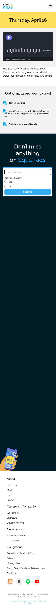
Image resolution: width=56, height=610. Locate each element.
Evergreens (14, 547)
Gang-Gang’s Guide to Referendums (26, 568)
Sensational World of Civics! (21, 553)
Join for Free (13, 540)
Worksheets (13, 512)
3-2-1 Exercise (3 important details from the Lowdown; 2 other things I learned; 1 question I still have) (26, 113)
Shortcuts (12, 517)
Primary (35, 601)
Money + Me (13, 563)
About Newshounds (17, 535)
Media (10, 490)
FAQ (9, 495)
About (11, 478)
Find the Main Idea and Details (23, 124)
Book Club (12, 573)
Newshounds (16, 529)
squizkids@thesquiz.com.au (20, 601)
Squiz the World (15, 522)
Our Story (12, 485)
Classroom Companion (22, 506)
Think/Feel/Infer (17, 103)
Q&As (10, 558)
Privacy (11, 500)
